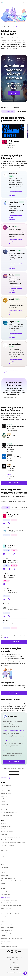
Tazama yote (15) (14, 641)
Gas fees (3, 801)
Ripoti (2, 943)
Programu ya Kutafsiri (6, 902)
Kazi (14, 962)
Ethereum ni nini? (5, 788)
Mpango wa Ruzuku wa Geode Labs (14, 730)
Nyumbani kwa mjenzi (6, 859)
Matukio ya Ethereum (6, 897)
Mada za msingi (4, 875)
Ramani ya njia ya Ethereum (7, 927)
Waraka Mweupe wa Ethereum (8, 924)
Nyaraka (3, 864)
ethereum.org (5, 26)
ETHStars (6, 637)
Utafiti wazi (3, 935)
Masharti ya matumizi (14, 967)
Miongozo (3, 823)
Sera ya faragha (14, 964)
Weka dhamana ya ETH (6, 848)
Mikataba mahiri (4, 798)
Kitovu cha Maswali (5, 809)
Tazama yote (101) (14, 482)
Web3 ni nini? (4, 796)
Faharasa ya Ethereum (6, 815)
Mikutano (12, 195)
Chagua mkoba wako (6, 826)
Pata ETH (3, 829)
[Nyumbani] (2, 2)
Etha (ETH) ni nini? (5, 790)
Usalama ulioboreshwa (6, 930)
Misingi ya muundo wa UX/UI (8, 878)
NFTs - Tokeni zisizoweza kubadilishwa (10, 837)
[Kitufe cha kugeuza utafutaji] (22, 2)
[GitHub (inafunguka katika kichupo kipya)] (8, 951)
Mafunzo (3, 861)
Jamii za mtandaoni (5, 894)
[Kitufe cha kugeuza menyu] (25, 2)
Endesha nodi (4, 804)
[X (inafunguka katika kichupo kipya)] (16, 951)
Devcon (3, 916)
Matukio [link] (18, 26)
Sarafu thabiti (4, 834)
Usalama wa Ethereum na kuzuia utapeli (10, 807)
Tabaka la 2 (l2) (5, 850)
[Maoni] (25, 973)
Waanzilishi (3, 883)
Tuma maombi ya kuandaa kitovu (16, 371)
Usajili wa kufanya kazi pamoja (17, 192)
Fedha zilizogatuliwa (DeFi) (7, 839)
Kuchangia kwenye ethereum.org (9, 900)
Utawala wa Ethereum (6, 941)
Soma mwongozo (14, 693)
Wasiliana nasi (17, 762)
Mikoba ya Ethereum (6, 793)
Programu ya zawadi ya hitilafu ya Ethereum (11, 905)
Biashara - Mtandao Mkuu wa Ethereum (11, 880)
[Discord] (4, 554)
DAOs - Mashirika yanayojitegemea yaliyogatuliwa (13, 842)
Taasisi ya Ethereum (6, 908)
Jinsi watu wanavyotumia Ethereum (9, 812)
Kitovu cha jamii (4, 891)
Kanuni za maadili (14, 959)
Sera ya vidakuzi (14, 969)
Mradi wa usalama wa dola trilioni (9, 946)
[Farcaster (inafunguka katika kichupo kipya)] (12, 951)
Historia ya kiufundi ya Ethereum (8, 933)
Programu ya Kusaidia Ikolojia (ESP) (10, 913)
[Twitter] (9, 523)
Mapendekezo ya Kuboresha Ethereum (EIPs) (12, 938)
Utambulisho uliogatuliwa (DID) (8, 845)
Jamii (12, 26)
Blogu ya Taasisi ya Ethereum (8, 911)
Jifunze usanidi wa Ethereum (8, 870)
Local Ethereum (14, 741)
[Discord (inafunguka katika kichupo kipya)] (19, 951)
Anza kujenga (4, 867)
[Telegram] (4, 523)
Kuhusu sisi (14, 955)
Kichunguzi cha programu (7, 831)
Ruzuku (3, 872)
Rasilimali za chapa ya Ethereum (14, 957)
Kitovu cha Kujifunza (6, 785)
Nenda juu (15, 773)
